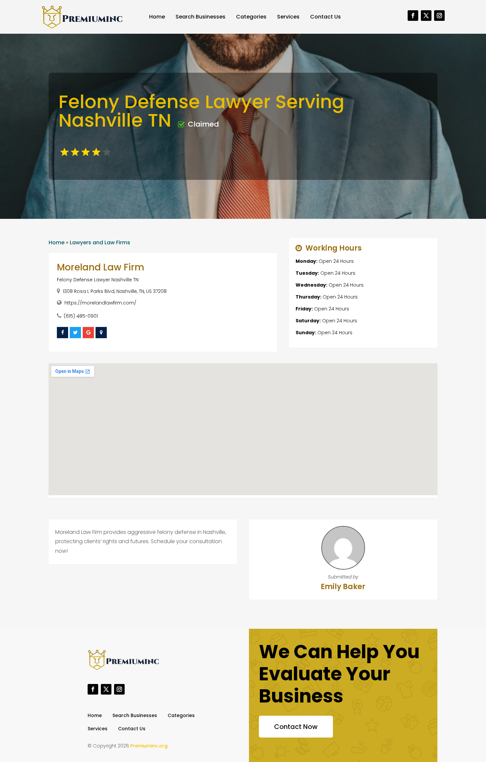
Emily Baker (343, 587)
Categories (251, 16)
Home (157, 16)
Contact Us (325, 16)
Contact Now (296, 726)
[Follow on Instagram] (439, 15)
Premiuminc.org (149, 745)
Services (288, 16)
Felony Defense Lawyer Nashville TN (98, 279)
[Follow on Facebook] (413, 15)
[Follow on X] (426, 15)
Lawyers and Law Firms (100, 242)
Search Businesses (200, 16)
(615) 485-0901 (81, 316)
